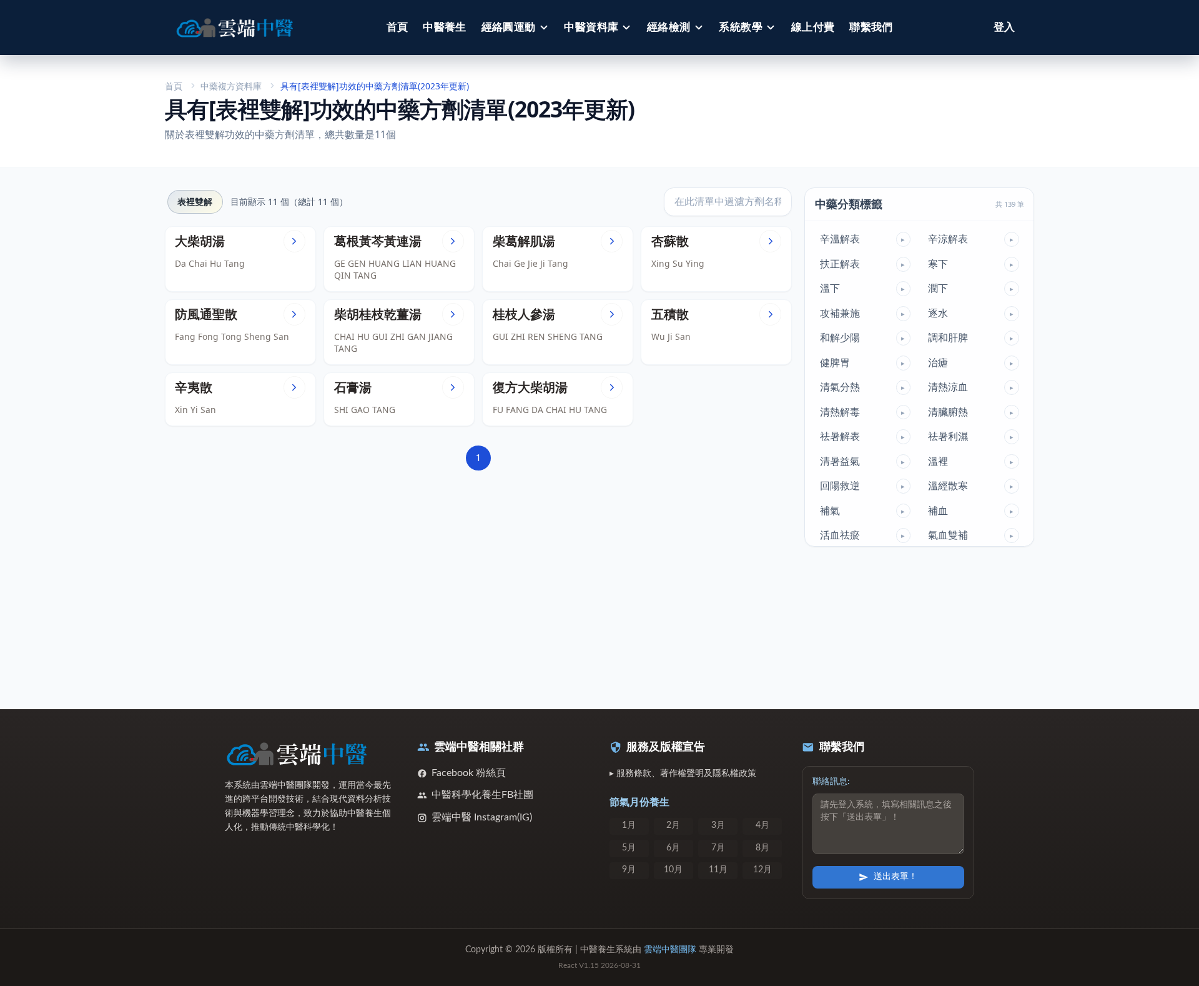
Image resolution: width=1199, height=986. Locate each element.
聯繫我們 (871, 27)
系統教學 (740, 27)
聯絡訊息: (831, 781)
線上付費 (813, 27)
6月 (673, 848)
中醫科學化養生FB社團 (482, 795)
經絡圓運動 (508, 27)
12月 (762, 869)
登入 (1004, 27)
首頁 (397, 27)
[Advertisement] (478, 582)
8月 (762, 848)
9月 (629, 869)
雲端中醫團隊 (670, 949)
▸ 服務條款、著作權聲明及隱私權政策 (682, 773)
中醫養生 (444, 27)
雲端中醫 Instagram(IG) (482, 817)
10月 (673, 869)
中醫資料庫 (591, 27)
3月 (718, 825)
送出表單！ (895, 876)
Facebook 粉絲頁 (469, 773)
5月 (629, 848)
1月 (629, 825)
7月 (718, 848)
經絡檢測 (669, 27)
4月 (762, 825)
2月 (673, 825)
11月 (718, 869)
